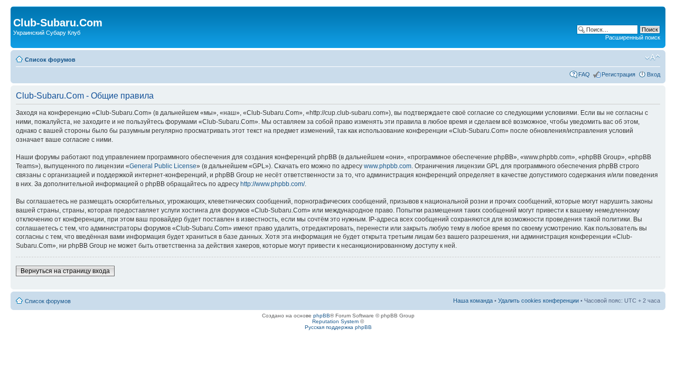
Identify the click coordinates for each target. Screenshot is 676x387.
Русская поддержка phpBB (338, 327)
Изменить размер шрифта (652, 57)
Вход (653, 74)
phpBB (321, 315)
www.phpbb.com (387, 166)
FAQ (584, 74)
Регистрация (618, 74)
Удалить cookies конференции (538, 300)
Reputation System (335, 321)
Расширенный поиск (632, 37)
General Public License (162, 166)
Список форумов (50, 59)
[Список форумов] (19, 11)
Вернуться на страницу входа (65, 271)
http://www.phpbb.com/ (272, 184)
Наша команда (473, 300)
